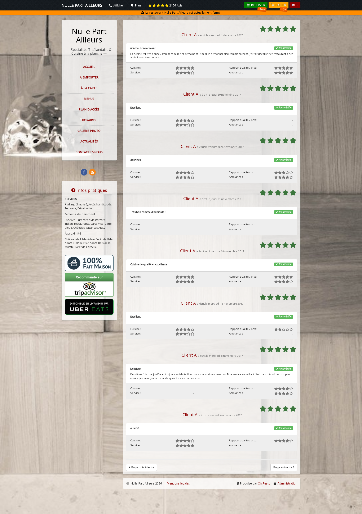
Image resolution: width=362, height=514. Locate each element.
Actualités (89, 141)
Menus (89, 99)
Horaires (89, 120)
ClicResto (264, 483)
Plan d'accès (89, 109)
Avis (175, 5)
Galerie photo (89, 131)
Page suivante (283, 467)
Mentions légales (178, 483)
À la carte (89, 88)
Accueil (89, 67)
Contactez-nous (89, 152)
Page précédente (142, 467)
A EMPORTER (89, 77)
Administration (287, 483)
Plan (137, 5)
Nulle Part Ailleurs (89, 35)
